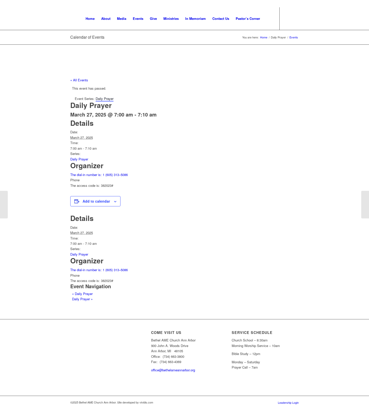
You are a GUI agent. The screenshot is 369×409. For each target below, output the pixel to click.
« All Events (79, 80)
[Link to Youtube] (287, 18)
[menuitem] (90, 18)
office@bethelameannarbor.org (173, 370)
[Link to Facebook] (295, 18)
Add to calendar (96, 201)
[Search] (268, 18)
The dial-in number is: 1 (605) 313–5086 (99, 174)
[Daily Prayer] (4, 204)
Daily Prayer (79, 159)
